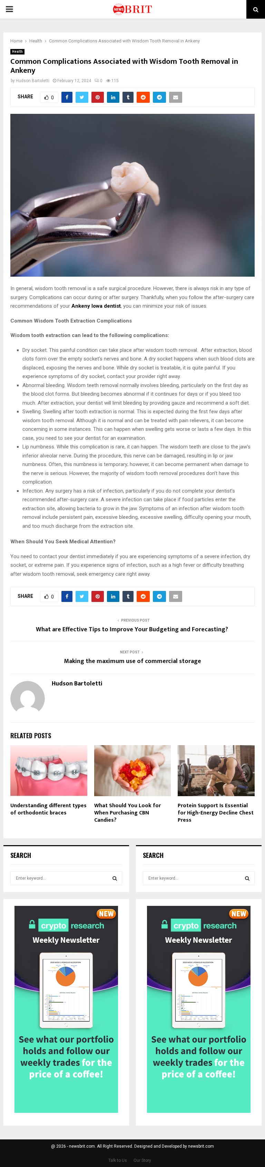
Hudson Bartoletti (32, 80)
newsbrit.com (201, 1146)
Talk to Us (117, 1160)
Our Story (142, 1160)
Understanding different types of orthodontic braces (48, 809)
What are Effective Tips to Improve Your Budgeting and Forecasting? (132, 629)
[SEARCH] (114, 878)
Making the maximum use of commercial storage (132, 661)
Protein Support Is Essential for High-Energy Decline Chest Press (216, 813)
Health (17, 51)
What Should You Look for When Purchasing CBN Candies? (127, 813)
